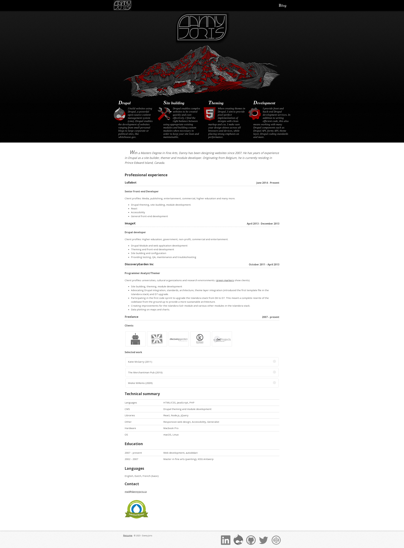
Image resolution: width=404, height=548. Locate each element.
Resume (127, 535)
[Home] (122, 5)
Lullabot (131, 182)
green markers (225, 280)
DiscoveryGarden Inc (139, 264)
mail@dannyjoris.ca (136, 491)
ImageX (130, 223)
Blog (282, 5)
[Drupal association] (136, 509)
